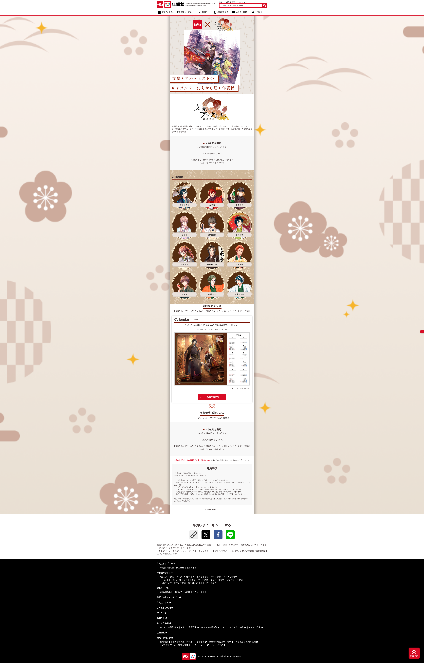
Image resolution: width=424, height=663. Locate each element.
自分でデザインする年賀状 (174, 583)
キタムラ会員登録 (168, 627)
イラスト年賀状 (183, 577)
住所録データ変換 (182, 592)
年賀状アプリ (222, 12)
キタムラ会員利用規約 (246, 642)
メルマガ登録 (254, 627)
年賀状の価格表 (167, 568)
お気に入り (260, 12)
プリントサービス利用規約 (174, 645)
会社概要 (164, 642)
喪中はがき (193, 583)
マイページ (242, 2)
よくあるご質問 (164, 608)
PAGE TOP (414, 656)
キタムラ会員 (163, 623)
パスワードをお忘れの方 (233, 627)
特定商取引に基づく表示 (220, 642)
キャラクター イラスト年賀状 (211, 580)
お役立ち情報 (241, 12)
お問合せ (161, 618)
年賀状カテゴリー (165, 573)
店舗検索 (161, 632)
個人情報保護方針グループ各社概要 (188, 642)
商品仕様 (180, 568)
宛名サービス (186, 12)
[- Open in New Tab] (206, 534)
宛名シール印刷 (199, 592)
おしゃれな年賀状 (200, 577)
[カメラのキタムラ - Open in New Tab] (160, 4)
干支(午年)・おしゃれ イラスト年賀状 (179, 580)
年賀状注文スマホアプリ (168, 597)
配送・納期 (192, 568)
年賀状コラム (163, 602)
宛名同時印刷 (166, 592)
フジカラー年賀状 (235, 580)
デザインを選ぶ (168, 12)
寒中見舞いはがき (208, 583)
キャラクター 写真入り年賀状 (224, 577)
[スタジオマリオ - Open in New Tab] (167, 4)
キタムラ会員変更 (188, 627)
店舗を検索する (213, 397)
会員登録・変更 (230, 2)
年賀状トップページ (166, 563)
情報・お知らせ (164, 638)
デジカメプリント (198, 645)
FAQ (220, 2)
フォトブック (217, 645)
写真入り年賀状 (167, 577)
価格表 (204, 12)
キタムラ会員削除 (209, 627)
